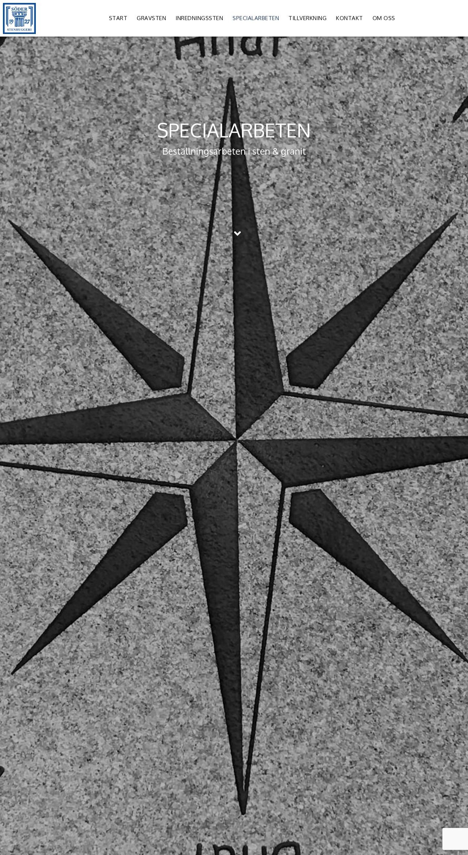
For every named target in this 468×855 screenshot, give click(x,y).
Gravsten (151, 18)
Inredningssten (199, 18)
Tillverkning (307, 18)
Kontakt (349, 18)
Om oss (384, 18)
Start (118, 18)
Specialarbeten (256, 18)
